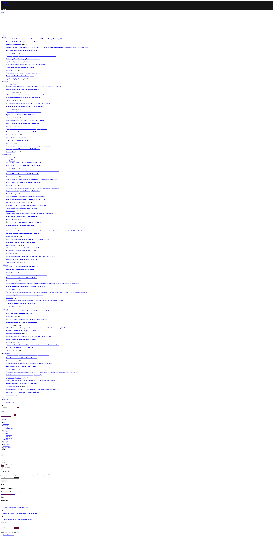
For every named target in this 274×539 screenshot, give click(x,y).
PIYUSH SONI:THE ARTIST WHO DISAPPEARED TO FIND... (23, 165)
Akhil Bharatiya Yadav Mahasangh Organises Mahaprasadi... (24, 295)
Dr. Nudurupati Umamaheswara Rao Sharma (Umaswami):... (24, 375)
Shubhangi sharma (11, 262)
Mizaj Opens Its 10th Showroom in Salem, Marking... (22, 348)
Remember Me (7, 464)
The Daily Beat (10, 53)
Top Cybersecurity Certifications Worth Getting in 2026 (15, 507)
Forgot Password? (5, 467)
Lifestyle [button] (5, 265)
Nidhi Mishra (9, 70)
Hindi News (6, 399)
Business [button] (5, 309)
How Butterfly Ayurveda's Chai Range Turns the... (21, 339)
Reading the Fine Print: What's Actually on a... (20, 76)
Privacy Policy (7, 5)
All (9, 83)
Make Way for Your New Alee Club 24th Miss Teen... (22, 259)
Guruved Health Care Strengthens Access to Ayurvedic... (23, 42)
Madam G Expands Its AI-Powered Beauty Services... (22, 322)
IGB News (6, 398)
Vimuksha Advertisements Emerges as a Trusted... (22, 331)
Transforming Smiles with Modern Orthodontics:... (21, 303)
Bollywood (12, 161)
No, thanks (3, 481)
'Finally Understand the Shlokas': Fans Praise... (20, 67)
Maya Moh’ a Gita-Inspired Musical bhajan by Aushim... (23, 191)
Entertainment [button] (7, 154)
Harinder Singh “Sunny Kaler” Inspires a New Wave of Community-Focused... (20, 513)
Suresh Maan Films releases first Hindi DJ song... (21, 251)
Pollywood (12, 158)
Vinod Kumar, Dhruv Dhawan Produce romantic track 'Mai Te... (17, 519)
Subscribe (17, 477)
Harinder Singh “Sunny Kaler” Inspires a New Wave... (22, 89)
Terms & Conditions (8, 535)
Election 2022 (12, 84)
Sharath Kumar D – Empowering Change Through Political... (24, 106)
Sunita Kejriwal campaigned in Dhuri (17, 140)
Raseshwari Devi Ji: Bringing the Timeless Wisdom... (22, 392)
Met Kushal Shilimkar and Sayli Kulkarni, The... (20, 242)
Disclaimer (6, 3)
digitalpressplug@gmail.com (13, 44)
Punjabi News (10, 402)
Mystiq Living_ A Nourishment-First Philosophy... (21, 115)
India (4, 422)
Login (4, 8)
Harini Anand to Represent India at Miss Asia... (20, 269)
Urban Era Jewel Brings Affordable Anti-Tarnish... (21, 358)
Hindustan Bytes (10, 126)
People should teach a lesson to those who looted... (22, 132)
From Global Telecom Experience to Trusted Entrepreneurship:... (26, 286)
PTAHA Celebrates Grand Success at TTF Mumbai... (22, 383)
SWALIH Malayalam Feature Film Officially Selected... (22, 174)
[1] (4, 9)
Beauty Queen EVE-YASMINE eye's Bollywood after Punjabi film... (26, 199)
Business (5, 441)
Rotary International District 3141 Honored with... (21, 278)
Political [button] (5, 81)
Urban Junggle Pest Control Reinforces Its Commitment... (24, 182)
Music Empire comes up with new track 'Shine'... (21, 225)
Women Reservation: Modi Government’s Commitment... (23, 98)
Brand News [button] (6, 353)
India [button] (4, 37)
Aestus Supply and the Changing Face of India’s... (21, 366)
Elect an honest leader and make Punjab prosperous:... (23, 123)
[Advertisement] (137, 24)
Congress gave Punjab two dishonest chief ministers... (23, 149)
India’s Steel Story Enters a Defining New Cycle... (21, 313)
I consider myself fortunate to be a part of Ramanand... (23, 233)
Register (9, 8)
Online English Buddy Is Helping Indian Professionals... (23, 59)
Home (5, 36)
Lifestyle (5, 439)
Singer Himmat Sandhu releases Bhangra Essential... (22, 216)
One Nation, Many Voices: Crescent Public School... (22, 50)
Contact (5, 2)
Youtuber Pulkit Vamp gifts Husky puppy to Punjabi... (22, 208)
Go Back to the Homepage (8, 494)
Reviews (11, 159)
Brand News (6, 443)
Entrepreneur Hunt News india (14, 202)
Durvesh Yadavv (10, 245)
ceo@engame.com (11, 236)
